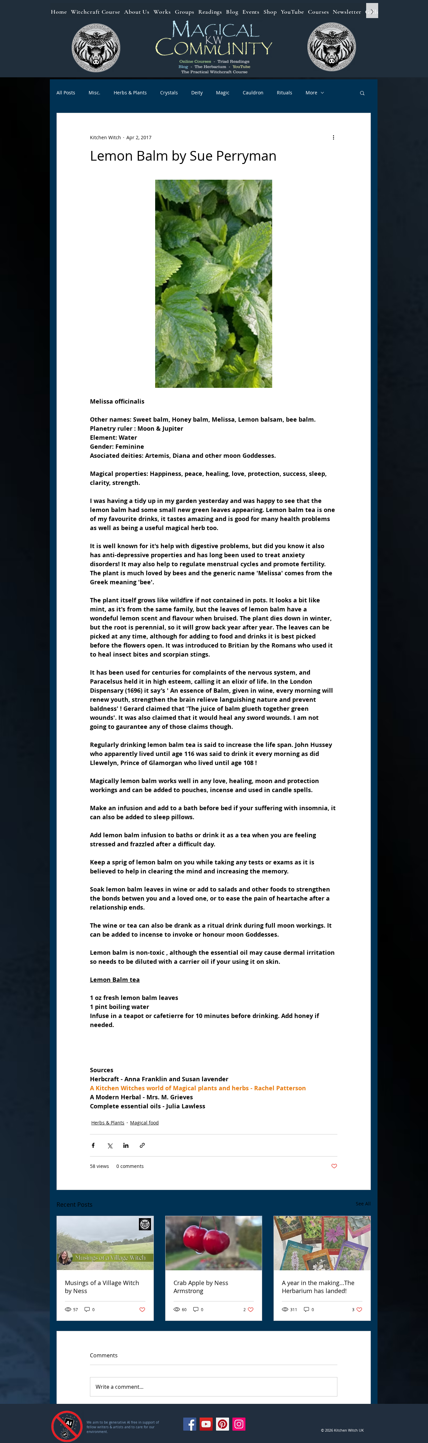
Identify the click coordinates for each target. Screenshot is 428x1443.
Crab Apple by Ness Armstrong (201, 1287)
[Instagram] (238, 1424)
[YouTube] (206, 1424)
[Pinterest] (222, 1424)
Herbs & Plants (130, 92)
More (311, 92)
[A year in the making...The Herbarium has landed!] (322, 1243)
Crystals (169, 92)
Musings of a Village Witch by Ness (102, 1287)
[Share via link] (142, 1145)
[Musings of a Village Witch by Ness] (105, 1243)
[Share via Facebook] (93, 1145)
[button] (362, 92)
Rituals (284, 92)
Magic (222, 92)
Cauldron (253, 92)
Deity (197, 92)
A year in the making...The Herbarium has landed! (318, 1287)
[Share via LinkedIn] (126, 1145)
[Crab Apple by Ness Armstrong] (214, 1243)
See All (363, 1203)
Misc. (94, 92)
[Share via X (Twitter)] (109, 1145)
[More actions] (333, 137)
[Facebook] (189, 1424)
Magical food (144, 1122)
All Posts (66, 92)
